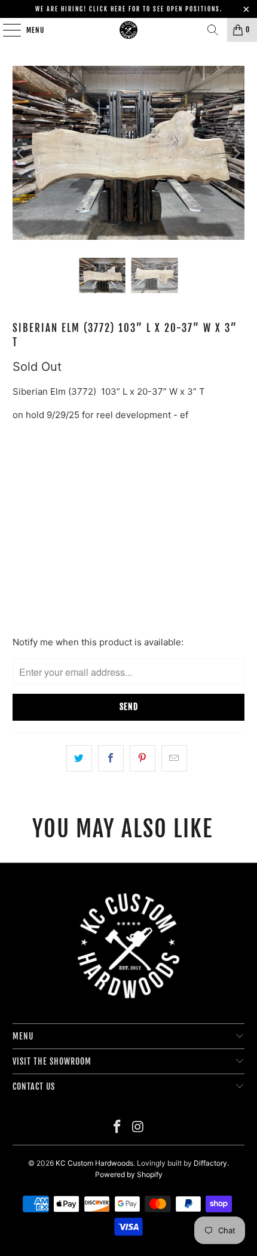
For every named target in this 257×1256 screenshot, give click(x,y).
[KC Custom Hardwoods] (129, 30)
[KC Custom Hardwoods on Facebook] (118, 1128)
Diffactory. (211, 1163)
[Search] (212, 30)
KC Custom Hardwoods (94, 1163)
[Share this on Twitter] (79, 758)
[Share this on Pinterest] (142, 758)
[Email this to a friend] (174, 758)
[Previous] (21, 153)
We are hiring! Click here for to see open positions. (128, 9)
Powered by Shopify (129, 1174)
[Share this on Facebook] (111, 758)
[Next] (235, 153)
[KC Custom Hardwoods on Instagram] (139, 1128)
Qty (19, 531)
